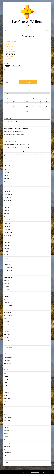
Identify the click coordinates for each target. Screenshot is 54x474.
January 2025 (7, 226)
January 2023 (7, 302)
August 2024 (7, 242)
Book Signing (7, 369)
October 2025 (7, 200)
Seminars (6, 436)
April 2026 (6, 181)
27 (27, 106)
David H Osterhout (10, 53)
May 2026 (6, 178)
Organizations (7, 404)
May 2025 (6, 213)
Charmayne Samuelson (11, 59)
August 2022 (7, 318)
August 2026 (7, 169)
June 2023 (6, 286)
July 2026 (6, 172)
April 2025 (6, 216)
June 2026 (6, 175)
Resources (6, 433)
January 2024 (7, 264)
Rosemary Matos (10, 49)
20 (27, 104)
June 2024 (6, 248)
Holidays (6, 385)
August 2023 (7, 280)
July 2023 (6, 283)
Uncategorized (7, 452)
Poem (5, 408)
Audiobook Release (8, 357)
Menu (47, 30)
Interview (6, 389)
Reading (6, 427)
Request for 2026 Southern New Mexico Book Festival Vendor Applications (27, 159)
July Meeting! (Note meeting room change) (20, 151)
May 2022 (6, 328)
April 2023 (6, 293)
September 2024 (8, 239)
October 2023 (7, 274)
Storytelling (7, 443)
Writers (6, 462)
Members (6, 395)
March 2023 (7, 296)
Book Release (7, 366)
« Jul (27, 111)
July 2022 (6, 321)
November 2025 (8, 197)
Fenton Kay (9, 48)
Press (5, 411)
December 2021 (8, 344)
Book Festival (7, 360)
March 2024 (7, 258)
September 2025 (8, 204)
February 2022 (7, 337)
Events (5, 382)
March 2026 (7, 185)
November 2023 (8, 270)
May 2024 (6, 251)
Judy (7, 43)
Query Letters (7, 424)
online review (7, 401)
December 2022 (8, 305)
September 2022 (8, 315)
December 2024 (8, 229)
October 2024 (7, 235)
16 (46, 101)
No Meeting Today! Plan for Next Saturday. (14, 134)
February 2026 (7, 188)
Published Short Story (9, 420)
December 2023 (8, 267)
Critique (6, 379)
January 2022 (7, 340)
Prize (5, 414)
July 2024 (6, 245)
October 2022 (7, 312)
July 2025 (6, 210)
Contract (6, 376)
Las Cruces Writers (27, 21)
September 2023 (8, 277)
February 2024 (7, 261)
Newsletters (7, 398)
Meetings (6, 392)
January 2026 (7, 191)
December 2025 (8, 194)
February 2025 (7, 223)
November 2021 (8, 347)
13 (27, 101)
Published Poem (8, 417)
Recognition (7, 430)
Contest (6, 373)
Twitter (6, 449)
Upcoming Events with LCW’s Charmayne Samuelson (16, 128)
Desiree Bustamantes (11, 41)
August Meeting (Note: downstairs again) (13, 131)
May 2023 (6, 289)
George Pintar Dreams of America (12, 121)
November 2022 (8, 309)
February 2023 (7, 299)
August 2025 (7, 207)
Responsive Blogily (35, 472)
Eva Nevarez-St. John (11, 51)
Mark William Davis (11, 44)
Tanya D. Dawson (10, 46)
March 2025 (7, 219)
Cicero (10, 43)
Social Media (7, 439)
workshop (6, 459)
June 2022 (6, 324)
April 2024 (6, 254)
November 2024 (8, 232)
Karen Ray (8, 58)
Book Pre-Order (8, 363)
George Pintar (9, 56)
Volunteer (6, 455)
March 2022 (7, 334)
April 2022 (6, 331)
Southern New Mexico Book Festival (12, 125)
